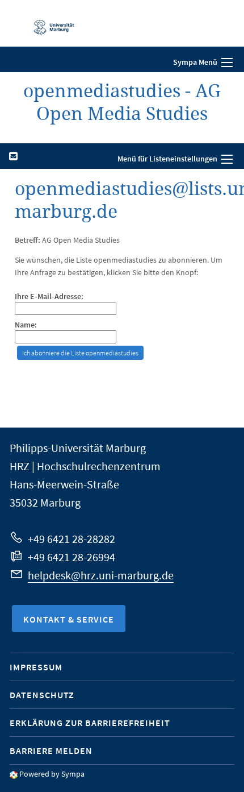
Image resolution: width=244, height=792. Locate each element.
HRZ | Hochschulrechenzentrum (85, 466)
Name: (26, 325)
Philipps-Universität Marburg (78, 448)
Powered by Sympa (52, 774)
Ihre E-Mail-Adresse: (49, 296)
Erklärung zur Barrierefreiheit (90, 722)
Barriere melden (51, 750)
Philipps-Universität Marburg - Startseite (48, 23)
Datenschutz (42, 694)
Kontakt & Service (68, 619)
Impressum (36, 667)
